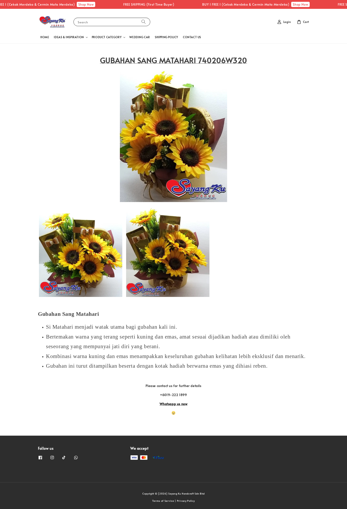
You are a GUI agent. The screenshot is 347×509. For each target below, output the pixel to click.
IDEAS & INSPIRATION (69, 37)
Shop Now (75, 4)
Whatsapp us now (174, 403)
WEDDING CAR (139, 37)
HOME (44, 37)
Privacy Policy (186, 501)
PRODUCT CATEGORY (107, 37)
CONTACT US (192, 37)
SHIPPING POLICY (166, 37)
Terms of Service (163, 501)
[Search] (143, 22)
